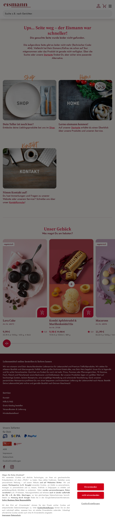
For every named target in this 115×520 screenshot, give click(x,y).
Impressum (6, 515)
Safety (16, 500)
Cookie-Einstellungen (45, 507)
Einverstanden (90, 486)
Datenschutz (16, 515)
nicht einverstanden (90, 495)
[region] (57, 495)
